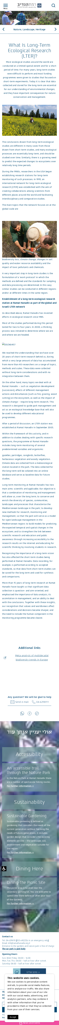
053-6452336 (22, 940)
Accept (13, 1017)
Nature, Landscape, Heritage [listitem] (29, 29)
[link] (22, 713)
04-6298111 (10, 940)
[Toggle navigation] (5, 5)
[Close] (53, 5)
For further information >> (20, 786)
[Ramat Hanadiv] (29, 6)
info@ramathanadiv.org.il (19, 943)
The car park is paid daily (14, 949)
